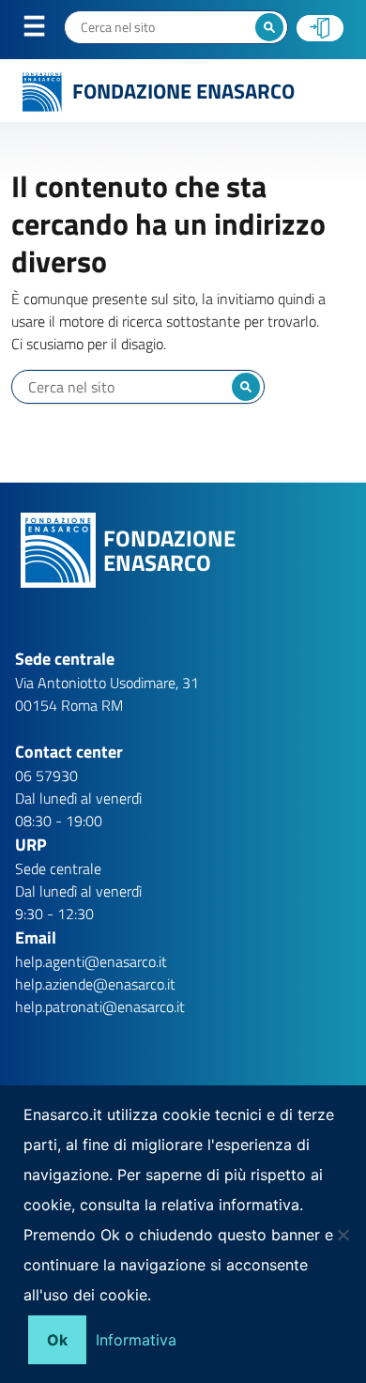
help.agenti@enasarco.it (91, 961)
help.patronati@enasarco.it (100, 1006)
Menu (46, 30)
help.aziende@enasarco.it (95, 984)
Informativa (136, 1339)
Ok (57, 1339)
